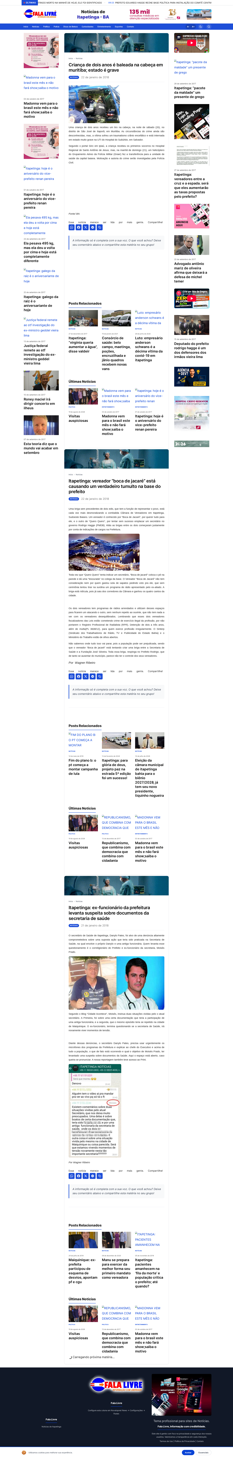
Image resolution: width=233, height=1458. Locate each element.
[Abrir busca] (208, 26)
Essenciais (203, 1452)
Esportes (119, 26)
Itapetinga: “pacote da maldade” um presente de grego (189, 92)
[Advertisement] (116, 188)
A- (188, 27)
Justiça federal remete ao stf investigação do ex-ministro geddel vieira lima (40, 354)
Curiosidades (87, 26)
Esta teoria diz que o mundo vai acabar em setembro (41, 448)
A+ (193, 27)
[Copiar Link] (100, 227)
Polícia (56, 26)
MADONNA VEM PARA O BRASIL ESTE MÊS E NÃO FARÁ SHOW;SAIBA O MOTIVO (149, 852)
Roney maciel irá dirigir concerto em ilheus (39, 403)
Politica (105, 834)
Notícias (35, 26)
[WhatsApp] (72, 227)
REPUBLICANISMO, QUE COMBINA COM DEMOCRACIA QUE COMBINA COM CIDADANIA (116, 852)
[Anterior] (130, 14)
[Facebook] (79, 227)
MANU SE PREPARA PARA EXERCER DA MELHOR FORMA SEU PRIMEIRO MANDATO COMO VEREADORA (116, 1268)
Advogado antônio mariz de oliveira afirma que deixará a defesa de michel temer (190, 272)
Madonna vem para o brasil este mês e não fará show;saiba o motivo (116, 425)
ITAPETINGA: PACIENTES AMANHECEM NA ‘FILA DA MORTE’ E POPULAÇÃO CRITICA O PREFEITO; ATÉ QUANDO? (149, 1273)
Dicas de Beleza (70, 26)
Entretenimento (104, 26)
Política (46, 26)
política (72, 407)
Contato (130, 26)
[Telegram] (93, 227)
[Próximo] (209, 14)
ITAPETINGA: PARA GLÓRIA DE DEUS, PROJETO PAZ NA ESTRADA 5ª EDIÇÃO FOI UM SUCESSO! (116, 769)
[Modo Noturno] (200, 26)
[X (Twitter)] (86, 227)
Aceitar (188, 1452)
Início (25, 26)
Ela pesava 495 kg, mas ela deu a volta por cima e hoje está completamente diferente (40, 252)
